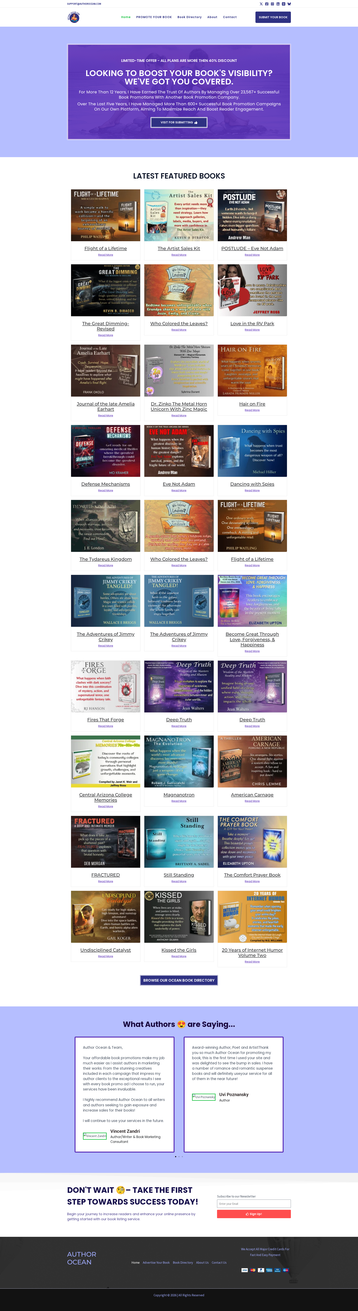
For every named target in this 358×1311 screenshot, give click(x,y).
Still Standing (179, 875)
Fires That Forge (105, 719)
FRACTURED (105, 875)
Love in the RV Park (252, 323)
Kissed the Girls (178, 950)
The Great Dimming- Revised (105, 326)
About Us (202, 1262)
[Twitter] (261, 4)
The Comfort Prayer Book (252, 875)
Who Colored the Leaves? (179, 323)
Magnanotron (179, 794)
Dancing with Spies (252, 484)
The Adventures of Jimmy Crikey (105, 636)
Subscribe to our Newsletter (236, 1196)
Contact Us (219, 1262)
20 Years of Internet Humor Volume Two (252, 952)
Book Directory (183, 1262)
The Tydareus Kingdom (106, 559)
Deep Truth (179, 719)
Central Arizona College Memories (105, 797)
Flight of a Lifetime (105, 248)
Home (135, 1262)
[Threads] (283, 4)
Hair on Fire (252, 404)
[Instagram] (272, 4)
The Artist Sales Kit (179, 248)
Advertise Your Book (156, 1262)
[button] (273, 17)
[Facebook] (266, 4)
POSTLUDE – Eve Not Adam (252, 248)
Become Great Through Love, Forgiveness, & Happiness (252, 639)
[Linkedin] (278, 4)
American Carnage (252, 794)
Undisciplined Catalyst (105, 950)
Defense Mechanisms (105, 484)
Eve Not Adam (179, 484)
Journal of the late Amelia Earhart (106, 406)
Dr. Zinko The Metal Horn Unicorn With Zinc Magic (179, 406)
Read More (105, 255)
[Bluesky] (289, 4)
